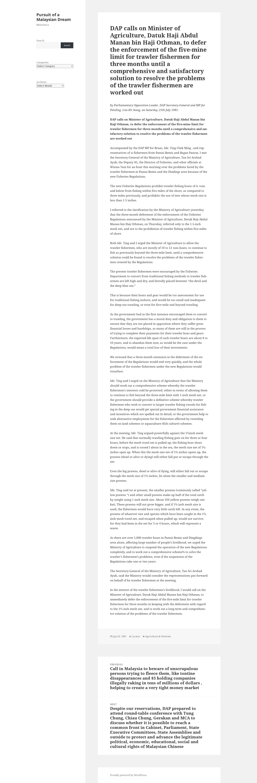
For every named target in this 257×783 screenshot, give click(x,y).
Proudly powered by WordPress (128, 775)
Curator (135, 636)
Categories (42, 62)
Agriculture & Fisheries (158, 636)
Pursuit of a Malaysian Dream (53, 17)
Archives (41, 82)
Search (40, 40)
